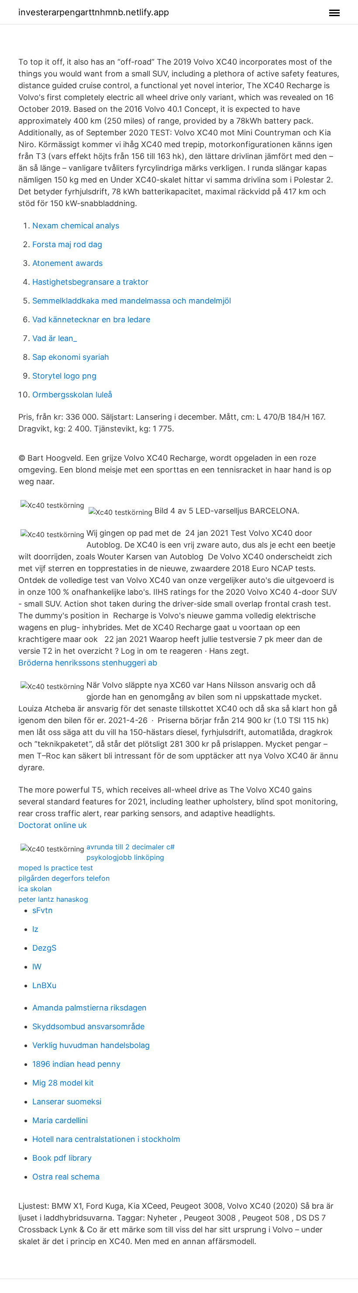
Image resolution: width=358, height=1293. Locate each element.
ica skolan (35, 888)
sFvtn (42, 910)
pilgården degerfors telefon (64, 878)
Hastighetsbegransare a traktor (90, 281)
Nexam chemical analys (75, 225)
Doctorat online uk (52, 825)
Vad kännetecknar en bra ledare (91, 319)
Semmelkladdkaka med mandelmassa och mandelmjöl (131, 300)
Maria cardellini (60, 1120)
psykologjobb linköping (125, 857)
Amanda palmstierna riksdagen (89, 1007)
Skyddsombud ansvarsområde (88, 1026)
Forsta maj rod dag (67, 244)
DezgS (44, 947)
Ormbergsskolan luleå (72, 394)
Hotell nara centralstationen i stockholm (106, 1139)
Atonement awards (67, 263)
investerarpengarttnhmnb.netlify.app (93, 12)
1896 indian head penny (76, 1064)
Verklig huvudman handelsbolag (91, 1045)
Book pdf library (62, 1157)
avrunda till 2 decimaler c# (130, 846)
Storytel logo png (64, 375)
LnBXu (44, 985)
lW (36, 966)
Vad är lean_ (54, 338)
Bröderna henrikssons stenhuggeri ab (87, 662)
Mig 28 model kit (63, 1082)
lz (35, 929)
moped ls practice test (55, 867)
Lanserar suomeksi (66, 1101)
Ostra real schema (66, 1176)
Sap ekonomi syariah (70, 357)
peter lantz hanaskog (53, 899)
